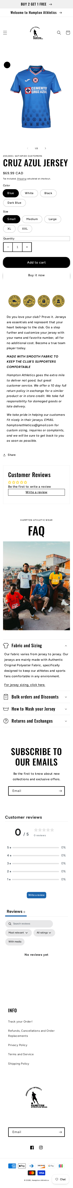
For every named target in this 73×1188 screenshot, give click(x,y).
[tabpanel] (36, 959)
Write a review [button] (36, 492)
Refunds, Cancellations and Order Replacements (31, 1033)
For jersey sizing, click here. (24, 685)
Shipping (21, 178)
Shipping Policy (18, 1063)
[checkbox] (15, 941)
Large (53, 219)
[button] (5, 32)
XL (9, 228)
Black (48, 193)
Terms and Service (21, 1054)
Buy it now (36, 275)
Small (11, 219)
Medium (32, 219)
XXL (25, 228)
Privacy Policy (17, 1045)
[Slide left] (27, 148)
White (29, 193)
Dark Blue (14, 203)
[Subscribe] (60, 791)
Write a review (36, 895)
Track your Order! (20, 1021)
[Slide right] (45, 148)
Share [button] (12, 455)
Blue (10, 193)
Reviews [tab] (16, 911)
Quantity (8, 238)
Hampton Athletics (40, 1180)
